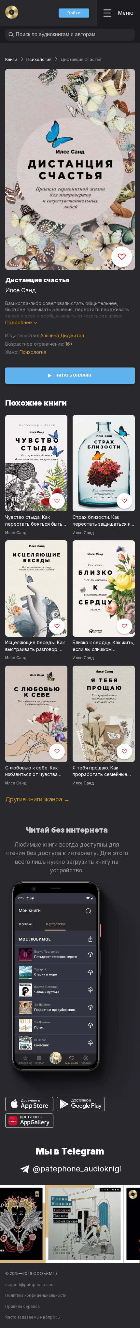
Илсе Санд (20, 290)
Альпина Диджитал (62, 335)
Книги (11, 59)
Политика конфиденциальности (35, 1295)
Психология (38, 59)
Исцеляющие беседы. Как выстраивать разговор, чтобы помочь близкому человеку (35, 646)
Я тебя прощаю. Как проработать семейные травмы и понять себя (100, 771)
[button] (74, 13)
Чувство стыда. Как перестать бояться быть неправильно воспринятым (36, 520)
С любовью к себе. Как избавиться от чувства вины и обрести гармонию (35, 771)
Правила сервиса (22, 1306)
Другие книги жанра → (37, 799)
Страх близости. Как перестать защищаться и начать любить (102, 520)
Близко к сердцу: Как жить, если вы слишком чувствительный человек (103, 646)
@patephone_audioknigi (77, 1168)
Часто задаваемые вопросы (33, 1317)
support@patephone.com (30, 1284)
